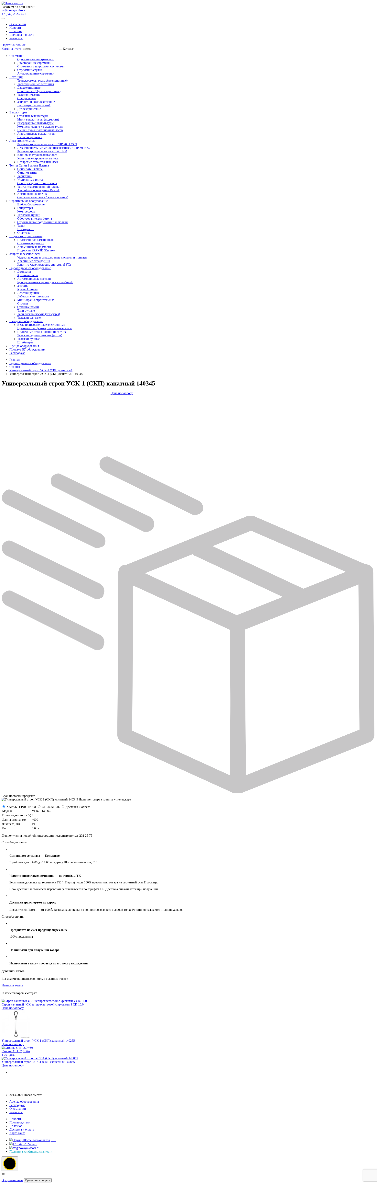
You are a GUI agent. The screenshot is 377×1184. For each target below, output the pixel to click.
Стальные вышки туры (32, 116)
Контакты (16, 38)
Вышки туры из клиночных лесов (40, 130)
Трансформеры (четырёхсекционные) (42, 80)
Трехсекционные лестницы (35, 84)
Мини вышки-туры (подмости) (38, 119)
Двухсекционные (28, 87)
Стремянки (16, 55)
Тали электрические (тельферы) (38, 314)
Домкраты (24, 271)
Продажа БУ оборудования (27, 349)
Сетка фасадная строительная (37, 183)
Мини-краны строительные (35, 300)
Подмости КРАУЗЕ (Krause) (36, 250)
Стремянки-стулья (29, 70)
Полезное (15, 31)
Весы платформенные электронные (41, 324)
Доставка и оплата (21, 34)
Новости (15, 27)
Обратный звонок (14, 45)
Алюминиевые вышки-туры (36, 133)
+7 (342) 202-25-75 (14, 14)
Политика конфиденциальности (30, 1151)
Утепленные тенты (30, 179)
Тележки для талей (29, 317)
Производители (19, 1122)
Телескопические (28, 94)
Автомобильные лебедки (34, 278)
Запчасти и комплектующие (36, 101)
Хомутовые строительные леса (38, 158)
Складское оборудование (26, 321)
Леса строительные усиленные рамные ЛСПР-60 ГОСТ (54, 147)
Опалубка (23, 232)
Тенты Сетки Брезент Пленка (29, 165)
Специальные (26, 98)
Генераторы (25, 208)
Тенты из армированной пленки (38, 186)
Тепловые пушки (28, 215)
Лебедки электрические (33, 296)
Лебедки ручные (28, 292)
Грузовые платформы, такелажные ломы (44, 328)
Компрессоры (26, 211)
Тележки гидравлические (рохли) (39, 335)
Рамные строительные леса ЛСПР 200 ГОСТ (47, 144)
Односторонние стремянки (35, 59)
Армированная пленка (32, 193)
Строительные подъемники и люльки (42, 222)
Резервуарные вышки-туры (35, 123)
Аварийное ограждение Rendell (38, 190)
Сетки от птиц (27, 172)
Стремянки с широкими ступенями (41, 66)
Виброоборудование (31, 204)
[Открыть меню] (3, 18)
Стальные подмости (30, 243)
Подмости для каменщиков (35, 239)
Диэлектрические (29, 108)
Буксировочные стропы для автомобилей (45, 282)
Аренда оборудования (24, 346)
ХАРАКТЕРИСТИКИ (21, 807)
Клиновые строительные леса (37, 154)
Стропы (22, 303)
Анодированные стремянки (35, 73)
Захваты (22, 285)
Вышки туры (18, 112)
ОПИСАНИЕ (51, 807)
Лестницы (16, 77)
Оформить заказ (12, 1180)
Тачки (21, 225)
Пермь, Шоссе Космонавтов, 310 (34, 1140)
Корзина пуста (11, 48)
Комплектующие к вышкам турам (40, 126)
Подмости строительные (25, 236)
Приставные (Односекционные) (38, 91)
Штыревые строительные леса (37, 162)
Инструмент (25, 229)
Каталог (50, 201)
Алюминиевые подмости (34, 246)
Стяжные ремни (28, 307)
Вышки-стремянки (29, 137)
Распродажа (17, 353)
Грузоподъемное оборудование (30, 268)
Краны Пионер (27, 289)
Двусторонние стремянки (34, 62)
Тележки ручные (28, 338)
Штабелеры (25, 342)
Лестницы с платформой (33, 105)
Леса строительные (22, 140)
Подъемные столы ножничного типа (42, 331)
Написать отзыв (12, 985)
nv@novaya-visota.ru (15, 10)
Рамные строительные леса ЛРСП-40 (42, 151)
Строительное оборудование (28, 200)
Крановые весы (27, 275)
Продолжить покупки (37, 1180)
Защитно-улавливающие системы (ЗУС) (44, 264)
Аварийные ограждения (33, 261)
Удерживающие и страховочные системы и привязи (52, 257)
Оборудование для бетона (34, 218)
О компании (17, 24)
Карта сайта (17, 1133)
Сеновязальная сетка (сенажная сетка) (42, 197)
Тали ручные (26, 310)
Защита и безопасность (24, 254)
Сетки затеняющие (30, 169)
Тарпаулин (24, 176)
